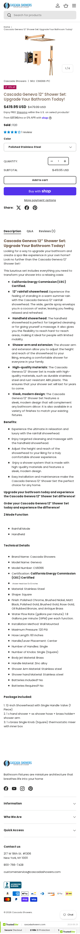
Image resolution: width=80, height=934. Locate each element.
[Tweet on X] (19, 208)
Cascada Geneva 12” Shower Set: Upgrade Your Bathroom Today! (38, 29)
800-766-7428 (13, 865)
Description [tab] (12, 231)
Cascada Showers (15, 81)
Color (7, 139)
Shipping (22, 112)
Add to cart (40, 180)
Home (7, 27)
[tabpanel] (40, 487)
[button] (12, 132)
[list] (40, 54)
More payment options (40, 200)
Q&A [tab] (30, 231)
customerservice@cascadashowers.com (32, 872)
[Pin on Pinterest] (35, 208)
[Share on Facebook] (27, 208)
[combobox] (40, 15)
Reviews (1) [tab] (47, 231)
